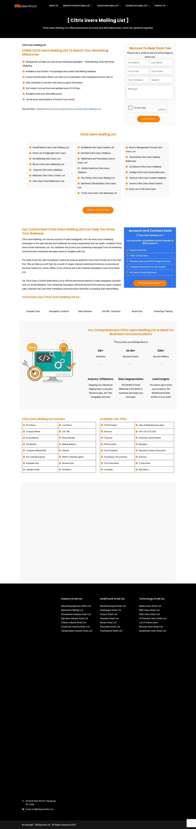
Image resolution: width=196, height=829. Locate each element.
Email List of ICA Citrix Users (142, 189)
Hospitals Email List (109, 618)
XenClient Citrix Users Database (96, 153)
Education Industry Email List (74, 618)
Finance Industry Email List (73, 622)
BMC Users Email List (149, 610)
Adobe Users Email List (150, 606)
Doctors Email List (108, 614)
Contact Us (159, 6)
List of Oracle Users (148, 622)
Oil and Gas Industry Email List (75, 626)
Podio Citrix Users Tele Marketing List (99, 193)
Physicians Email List (110, 626)
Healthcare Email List (107, 6)
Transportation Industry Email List (76, 631)
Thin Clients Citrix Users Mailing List (98, 178)
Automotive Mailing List (72, 610)
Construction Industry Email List (76, 614)
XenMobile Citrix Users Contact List (97, 147)
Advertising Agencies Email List (76, 606)
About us (53, 6)
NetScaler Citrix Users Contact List (49, 175)
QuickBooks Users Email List (152, 631)
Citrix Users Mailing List (89, 109)
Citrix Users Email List (149, 614)
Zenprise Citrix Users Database (47, 170)
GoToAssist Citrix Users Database (145, 166)
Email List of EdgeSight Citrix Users (49, 153)
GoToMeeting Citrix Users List (47, 158)
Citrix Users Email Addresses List (48, 181)
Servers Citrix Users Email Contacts (146, 183)
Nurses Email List (108, 622)
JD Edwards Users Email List (152, 618)
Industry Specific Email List (76, 6)
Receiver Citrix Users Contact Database (147, 178)
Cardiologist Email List (110, 610)
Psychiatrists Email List (111, 631)
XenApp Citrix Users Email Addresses (147, 172)
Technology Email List (136, 6)
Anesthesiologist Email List (113, 606)
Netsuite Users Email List (151, 626)
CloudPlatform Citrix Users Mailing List (51, 147)
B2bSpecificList (44, 109)
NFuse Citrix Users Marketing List (48, 164)
